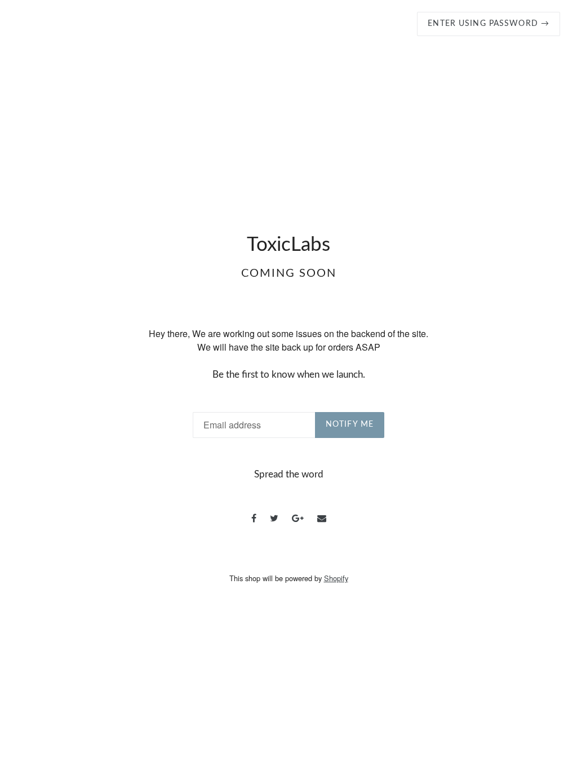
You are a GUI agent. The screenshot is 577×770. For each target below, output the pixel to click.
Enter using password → (488, 24)
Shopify (336, 578)
